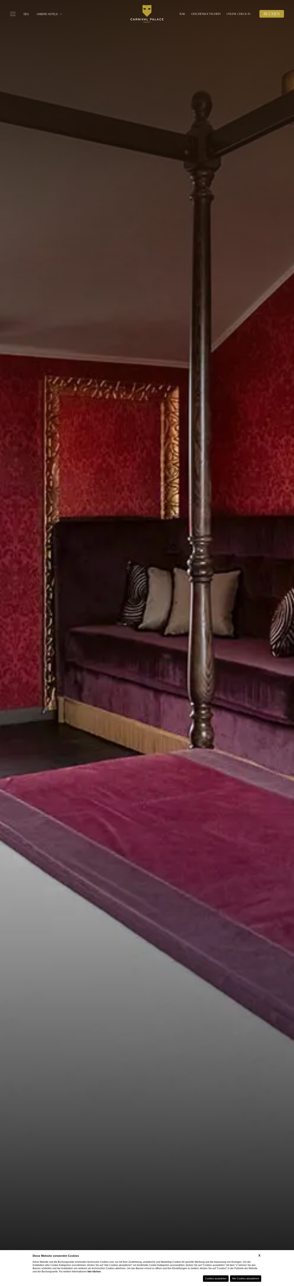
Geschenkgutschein (206, 13)
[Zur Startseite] (147, 14)
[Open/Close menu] (13, 14)
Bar (182, 13)
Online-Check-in (238, 13)
